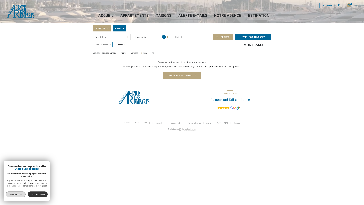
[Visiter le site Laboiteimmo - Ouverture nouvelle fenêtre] (187, 129)
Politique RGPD (222, 123)
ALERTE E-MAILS (192, 15)
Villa (145, 53)
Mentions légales (194, 123)
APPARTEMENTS (134, 15)
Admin (208, 123)
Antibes (134, 53)
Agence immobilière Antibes (104, 53)
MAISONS (163, 15)
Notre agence (227, 15)
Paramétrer (16, 194)
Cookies (237, 123)
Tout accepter (37, 194)
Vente (123, 53)
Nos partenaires (176, 123)
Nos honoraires (158, 123)
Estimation (258, 15)
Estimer (119, 28)
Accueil (105, 15)
